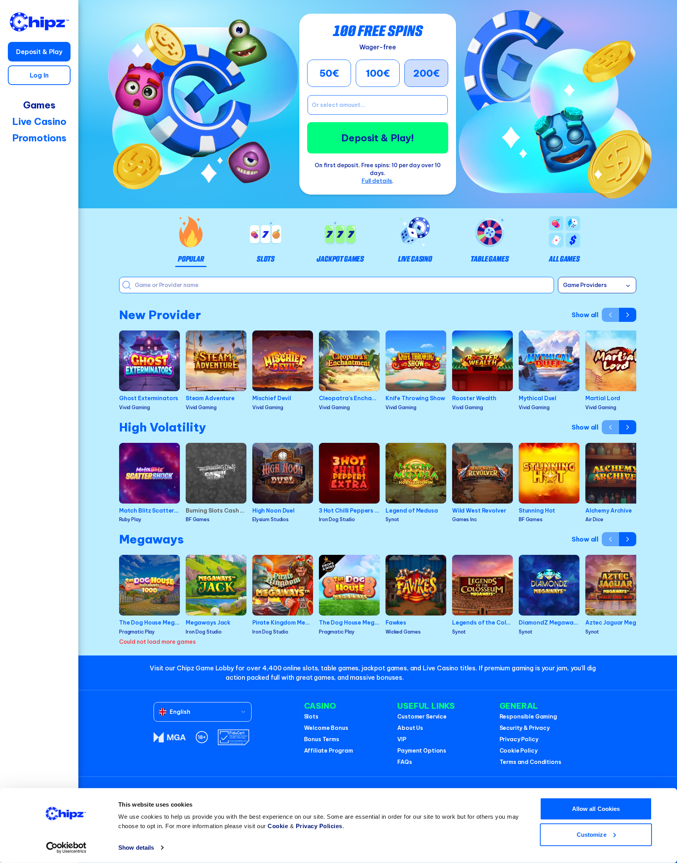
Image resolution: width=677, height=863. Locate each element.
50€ (329, 73)
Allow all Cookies (596, 808)
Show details (136, 847)
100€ (378, 73)
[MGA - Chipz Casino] (170, 737)
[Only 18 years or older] (201, 737)
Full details (377, 180)
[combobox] (203, 712)
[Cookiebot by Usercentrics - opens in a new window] (66, 848)
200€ (426, 73)
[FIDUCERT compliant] (233, 737)
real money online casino (187, 677)
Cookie (278, 826)
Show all (585, 315)
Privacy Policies (319, 826)
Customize (591, 834)
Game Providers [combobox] (585, 285)
